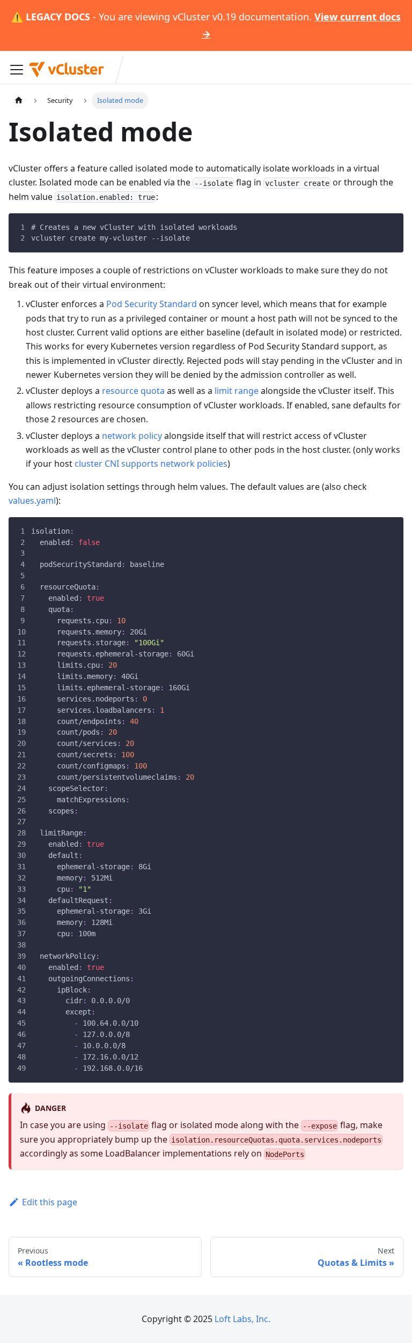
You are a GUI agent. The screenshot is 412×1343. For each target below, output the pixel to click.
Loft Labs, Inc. (242, 1319)
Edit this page (49, 1202)
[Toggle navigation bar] (17, 70)
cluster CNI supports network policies (151, 463)
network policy (132, 436)
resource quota (133, 391)
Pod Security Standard (151, 304)
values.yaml (32, 500)
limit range (237, 391)
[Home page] (19, 100)
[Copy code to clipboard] (389, 228)
